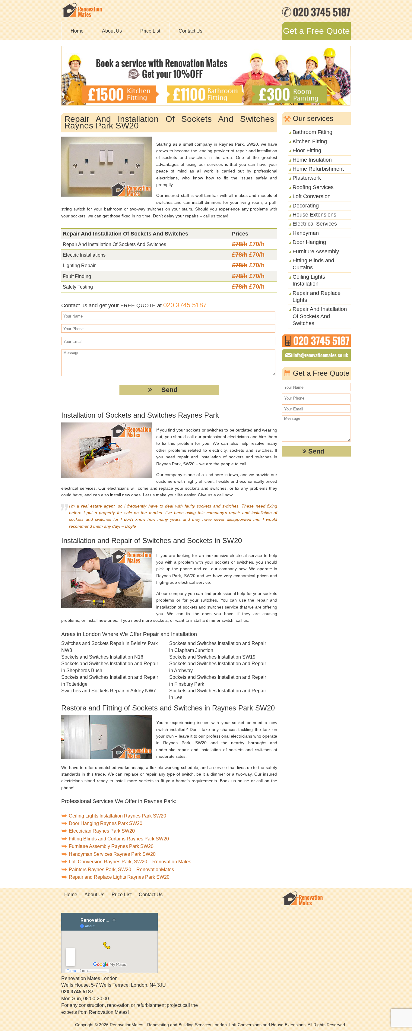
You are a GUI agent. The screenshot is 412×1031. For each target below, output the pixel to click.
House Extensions (314, 215)
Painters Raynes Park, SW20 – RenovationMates (121, 869)
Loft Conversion (312, 196)
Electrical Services (315, 224)
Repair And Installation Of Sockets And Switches (320, 316)
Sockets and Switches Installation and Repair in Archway (217, 667)
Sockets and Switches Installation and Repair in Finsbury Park (217, 680)
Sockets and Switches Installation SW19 (212, 656)
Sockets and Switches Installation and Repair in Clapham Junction (217, 647)
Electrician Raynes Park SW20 (102, 830)
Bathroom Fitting (312, 132)
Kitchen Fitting (310, 141)
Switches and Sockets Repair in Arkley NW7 (108, 690)
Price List (150, 30)
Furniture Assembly (316, 251)
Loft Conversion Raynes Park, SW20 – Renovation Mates (130, 861)
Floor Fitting (307, 150)
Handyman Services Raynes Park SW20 (112, 854)
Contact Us (190, 30)
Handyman (306, 233)
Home (77, 30)
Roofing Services (313, 187)
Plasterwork (307, 178)
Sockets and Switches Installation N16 (102, 656)
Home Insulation (312, 160)
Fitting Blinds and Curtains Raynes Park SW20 (119, 838)
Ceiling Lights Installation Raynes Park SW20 (117, 815)
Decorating (306, 206)
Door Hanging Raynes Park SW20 (105, 823)
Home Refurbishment (318, 169)
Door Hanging (309, 242)
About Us (112, 30)
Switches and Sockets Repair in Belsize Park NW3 (109, 647)
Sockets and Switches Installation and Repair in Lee (217, 694)
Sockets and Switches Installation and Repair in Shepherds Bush (109, 667)
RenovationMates (126, 1024)
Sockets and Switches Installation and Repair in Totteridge (109, 680)
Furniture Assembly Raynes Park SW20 (111, 846)
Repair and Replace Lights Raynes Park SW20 (119, 877)
